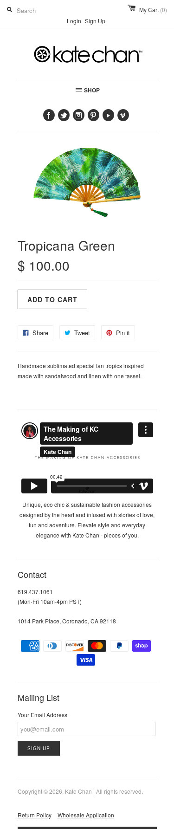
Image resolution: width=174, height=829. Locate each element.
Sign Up (95, 21)
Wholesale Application (86, 815)
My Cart (153, 9)
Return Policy (35, 815)
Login (74, 21)
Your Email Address (42, 715)
